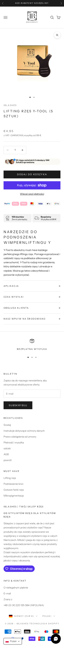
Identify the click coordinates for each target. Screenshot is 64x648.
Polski (47, 616)
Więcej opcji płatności (32, 194)
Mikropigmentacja (14, 495)
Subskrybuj (18, 405)
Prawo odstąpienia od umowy (20, 436)
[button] (13, 641)
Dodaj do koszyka (32, 174)
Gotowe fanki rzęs (14, 489)
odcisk (7, 448)
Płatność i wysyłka (14, 442)
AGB (6, 454)
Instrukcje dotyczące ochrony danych (24, 430)
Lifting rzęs (10, 478)
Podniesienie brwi (13, 483)
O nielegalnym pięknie (16, 587)
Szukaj (7, 424)
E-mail (7, 593)
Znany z (8, 599)
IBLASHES (10, 105)
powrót (8, 460)
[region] (32, 345)
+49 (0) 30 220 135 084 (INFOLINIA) (24, 605)
